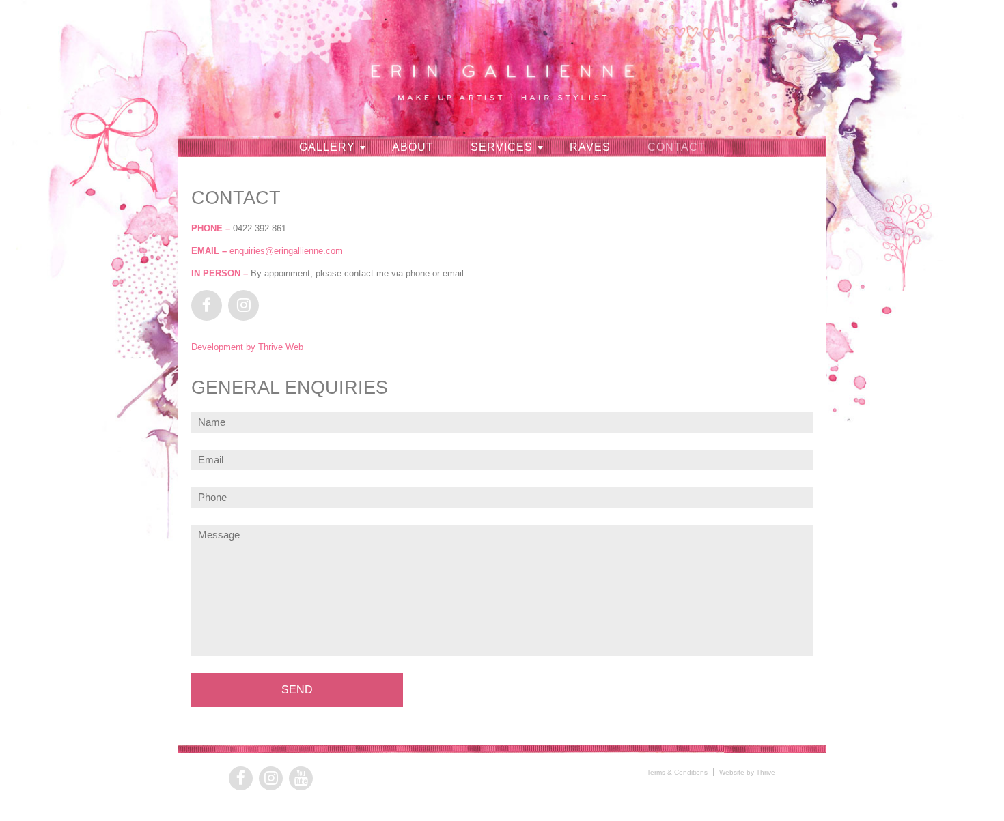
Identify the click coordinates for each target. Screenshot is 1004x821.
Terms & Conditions (677, 772)
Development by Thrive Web (247, 347)
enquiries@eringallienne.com (286, 251)
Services (502, 147)
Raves (590, 147)
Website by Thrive (747, 772)
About (413, 147)
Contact (676, 147)
